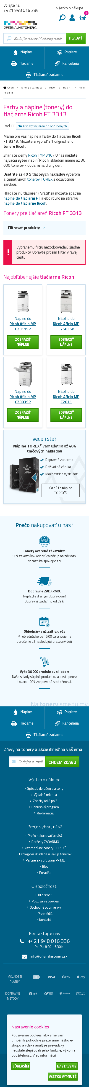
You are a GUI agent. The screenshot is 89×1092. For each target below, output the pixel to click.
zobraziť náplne (23, 342)
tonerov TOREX (39, 179)
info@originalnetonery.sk (49, 956)
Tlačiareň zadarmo (47, 75)
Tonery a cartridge (31, 87)
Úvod (10, 87)
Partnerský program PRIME (45, 860)
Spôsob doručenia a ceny (45, 788)
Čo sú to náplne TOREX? (60, 490)
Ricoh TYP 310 (40, 155)
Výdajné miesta (45, 794)
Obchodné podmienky (45, 907)
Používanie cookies (45, 901)
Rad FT (67, 87)
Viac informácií (44, 1055)
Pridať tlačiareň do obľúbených (45, 126)
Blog (45, 866)
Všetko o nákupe (69, 8)
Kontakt (45, 919)
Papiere (70, 52)
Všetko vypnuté (62, 1076)
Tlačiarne (26, 63)
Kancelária (70, 63)
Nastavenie (66, 1066)
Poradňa (45, 872)
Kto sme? (45, 895)
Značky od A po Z (45, 800)
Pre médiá (45, 913)
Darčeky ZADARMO (45, 841)
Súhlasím (21, 1066)
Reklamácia (45, 813)
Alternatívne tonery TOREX (45, 848)
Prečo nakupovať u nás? (45, 835)
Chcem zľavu (62, 762)
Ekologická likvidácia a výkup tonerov (45, 854)
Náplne (25, 52)
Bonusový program (45, 807)
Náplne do (23, 324)
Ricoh (52, 87)
